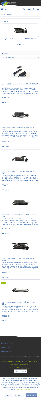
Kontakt (35, 361)
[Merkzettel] (29, 9)
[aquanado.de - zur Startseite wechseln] (8, 4)
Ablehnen (8, 395)
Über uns (18, 361)
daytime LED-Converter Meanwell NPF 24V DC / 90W (19, 216)
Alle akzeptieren (19, 395)
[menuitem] (5, 9)
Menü (7, 9)
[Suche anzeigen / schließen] (24, 9)
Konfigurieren (31, 395)
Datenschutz (27, 361)
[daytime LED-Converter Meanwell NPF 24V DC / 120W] (20, 30)
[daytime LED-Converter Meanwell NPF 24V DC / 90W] (20, 202)
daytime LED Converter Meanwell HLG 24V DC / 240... (19, 303)
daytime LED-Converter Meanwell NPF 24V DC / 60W (19, 172)
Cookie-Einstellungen (8, 361)
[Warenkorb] (38, 9)
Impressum (14, 365)
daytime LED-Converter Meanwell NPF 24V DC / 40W (19, 128)
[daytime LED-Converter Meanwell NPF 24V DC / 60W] (20, 158)
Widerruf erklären (20, 371)
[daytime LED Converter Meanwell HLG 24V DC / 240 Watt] (20, 289)
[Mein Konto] (33, 9)
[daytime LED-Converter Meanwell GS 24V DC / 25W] (20, 71)
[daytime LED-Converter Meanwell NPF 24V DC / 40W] (20, 115)
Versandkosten (31, 356)
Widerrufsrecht (24, 365)
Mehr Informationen (23, 389)
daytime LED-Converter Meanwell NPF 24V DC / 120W (20, 39)
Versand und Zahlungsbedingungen (20, 368)
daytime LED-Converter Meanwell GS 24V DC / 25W (20, 84)
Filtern (6, 53)
